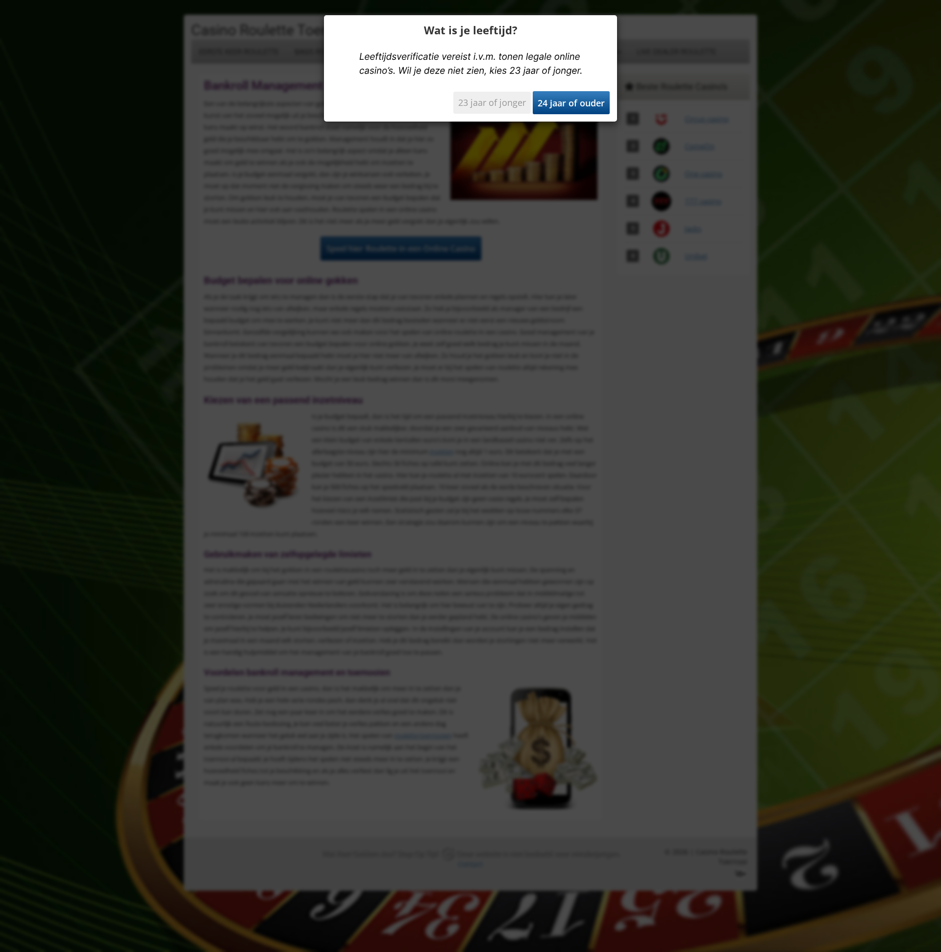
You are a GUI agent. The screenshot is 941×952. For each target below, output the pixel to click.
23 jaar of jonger (492, 102)
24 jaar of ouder (571, 103)
